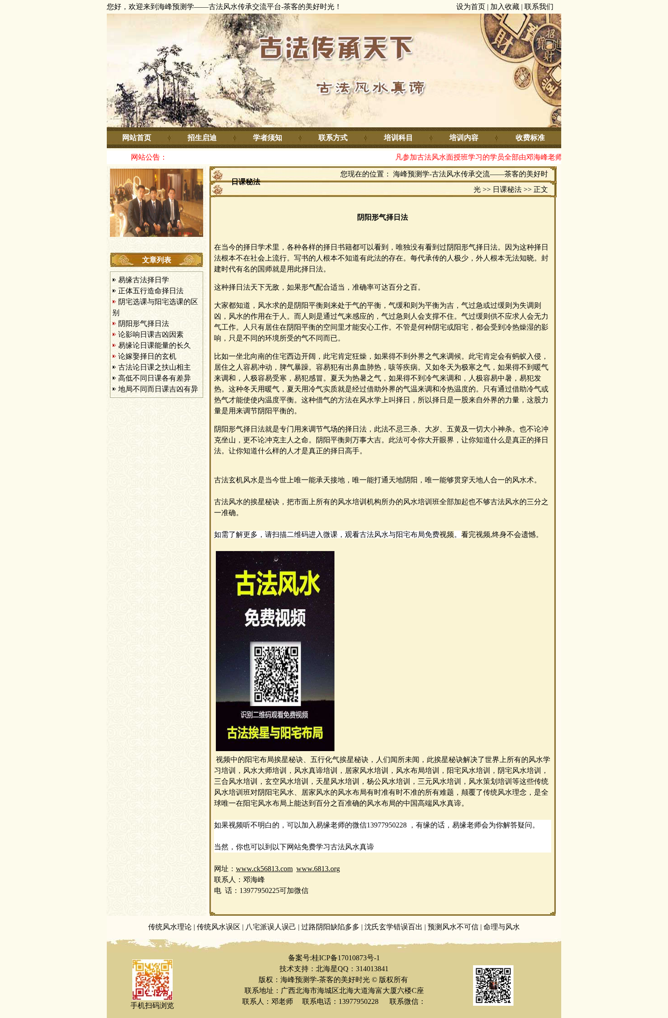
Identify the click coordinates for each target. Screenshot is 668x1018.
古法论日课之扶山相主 (154, 367)
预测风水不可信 (453, 927)
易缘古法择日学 (143, 280)
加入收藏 (504, 6)
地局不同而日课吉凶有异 (158, 389)
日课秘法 (507, 189)
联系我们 (538, 6)
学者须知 (267, 137)
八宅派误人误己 (270, 927)
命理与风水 (502, 927)
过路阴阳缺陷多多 (330, 927)
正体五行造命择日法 (151, 291)
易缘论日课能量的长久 (154, 345)
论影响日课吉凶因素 (151, 334)
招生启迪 (202, 137)
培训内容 (464, 137)
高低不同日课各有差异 (154, 378)
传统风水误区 (218, 927)
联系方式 (333, 137)
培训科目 (398, 137)
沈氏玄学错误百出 (393, 927)
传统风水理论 (170, 927)
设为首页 (470, 6)
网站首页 (136, 137)
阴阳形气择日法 (143, 323)
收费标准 (530, 137)
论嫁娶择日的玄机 (147, 356)
